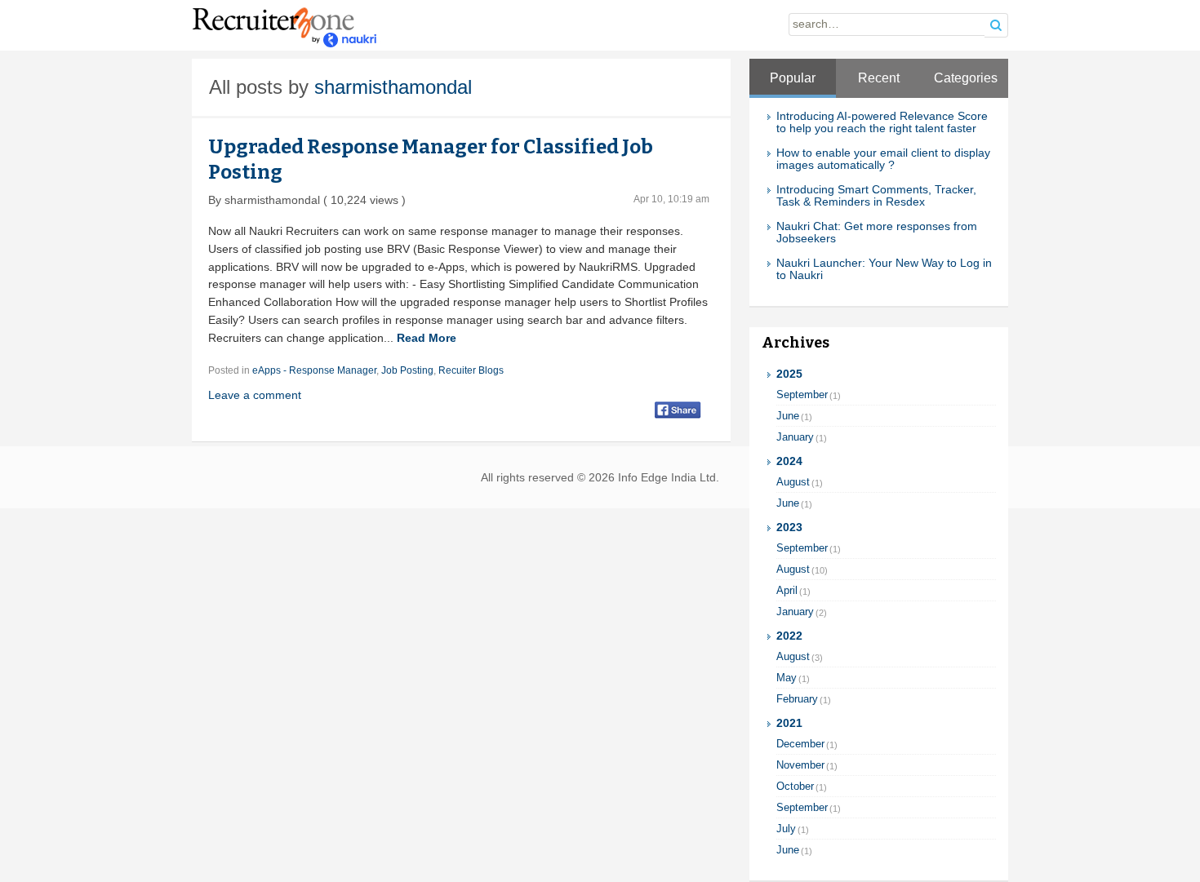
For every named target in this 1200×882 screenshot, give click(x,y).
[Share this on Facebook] (678, 409)
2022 (789, 636)
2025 (789, 374)
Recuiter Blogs (471, 370)
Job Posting (407, 370)
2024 (789, 461)
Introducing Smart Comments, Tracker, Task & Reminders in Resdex (876, 196)
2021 (789, 723)
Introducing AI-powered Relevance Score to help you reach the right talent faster (882, 122)
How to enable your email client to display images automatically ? (883, 159)
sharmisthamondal (393, 87)
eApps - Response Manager (314, 370)
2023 (789, 527)
